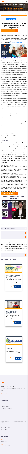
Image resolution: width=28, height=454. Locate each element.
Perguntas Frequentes (5, 406)
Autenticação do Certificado (6, 408)
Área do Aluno (11, 19)
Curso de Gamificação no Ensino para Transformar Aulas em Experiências (14, 26)
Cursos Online (4, 429)
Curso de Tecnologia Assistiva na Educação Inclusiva (12, 312)
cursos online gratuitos (5, 427)
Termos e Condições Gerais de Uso (16, 42)
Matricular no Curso (8, 193)
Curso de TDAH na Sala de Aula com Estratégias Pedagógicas (13, 276)
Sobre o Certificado (5, 403)
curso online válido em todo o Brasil (8, 424)
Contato (2, 411)
